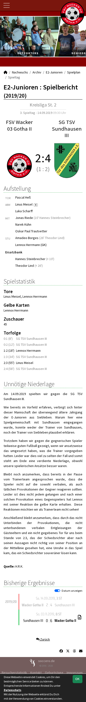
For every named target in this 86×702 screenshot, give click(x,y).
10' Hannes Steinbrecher (52, 218)
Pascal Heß (23, 197)
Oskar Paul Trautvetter (31, 231)
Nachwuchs (20, 72)
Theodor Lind (24, 265)
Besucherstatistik (14, 672)
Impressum (75, 672)
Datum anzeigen (72, 590)
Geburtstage (54, 672)
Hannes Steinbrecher (30, 259)
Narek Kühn (23, 224)
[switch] (57, 590)
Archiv (36, 72)
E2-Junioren (54, 72)
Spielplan (73, 72)
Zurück (44, 639)
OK (77, 679)
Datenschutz (12, 690)
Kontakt (36, 672)
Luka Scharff (24, 211)
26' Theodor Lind (52, 238)
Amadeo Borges (26, 238)
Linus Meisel (25, 204)
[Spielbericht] (79, 617)
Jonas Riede (24, 218)
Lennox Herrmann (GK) (31, 245)
